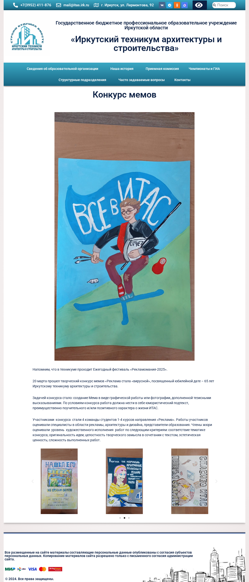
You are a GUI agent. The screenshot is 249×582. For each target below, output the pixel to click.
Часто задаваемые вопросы (141, 80)
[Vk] (162, 5)
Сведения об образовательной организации (62, 69)
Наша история (121, 69)
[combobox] (224, 5)
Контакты (182, 80)
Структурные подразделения (82, 80)
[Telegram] (169, 5)
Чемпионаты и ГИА (204, 69)
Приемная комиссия (162, 69)
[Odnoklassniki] (177, 5)
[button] (32, 481)
